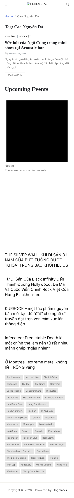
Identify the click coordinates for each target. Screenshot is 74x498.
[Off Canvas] (6, 4)
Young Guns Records (33, 471)
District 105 (12, 397)
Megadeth (50, 417)
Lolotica (36, 417)
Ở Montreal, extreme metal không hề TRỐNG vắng (36, 365)
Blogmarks (59, 490)
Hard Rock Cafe (15, 404)
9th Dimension (14, 377)
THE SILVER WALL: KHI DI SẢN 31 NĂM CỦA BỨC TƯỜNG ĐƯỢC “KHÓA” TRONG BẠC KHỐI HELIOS (36, 260)
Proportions (54, 431)
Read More (13, 75)
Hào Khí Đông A (14, 410)
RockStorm (48, 437)
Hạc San (31, 410)
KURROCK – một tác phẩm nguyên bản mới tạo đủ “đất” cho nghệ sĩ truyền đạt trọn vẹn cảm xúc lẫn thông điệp (36, 316)
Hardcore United (31, 397)
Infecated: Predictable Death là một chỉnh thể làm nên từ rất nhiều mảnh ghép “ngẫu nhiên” (36, 342)
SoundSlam (42, 451)
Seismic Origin (57, 444)
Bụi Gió (25, 384)
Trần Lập (11, 464)
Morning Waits (46, 424)
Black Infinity (50, 377)
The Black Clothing (16, 457)
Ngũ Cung (12, 431)
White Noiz (61, 464)
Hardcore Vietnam (54, 397)
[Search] (67, 4)
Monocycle (28, 424)
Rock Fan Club (30, 437)
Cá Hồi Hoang (14, 390)
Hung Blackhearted (37, 404)
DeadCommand (33, 390)
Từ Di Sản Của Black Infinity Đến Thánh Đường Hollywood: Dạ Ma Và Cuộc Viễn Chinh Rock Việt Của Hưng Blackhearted (37, 287)
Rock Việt (25, 36)
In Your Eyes (47, 410)
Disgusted (51, 390)
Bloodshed (12, 384)
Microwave (12, 424)
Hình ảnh (10, 36)
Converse (55, 384)
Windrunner (12, 471)
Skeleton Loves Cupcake (19, 451)
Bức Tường (39, 384)
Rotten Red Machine (34, 444)
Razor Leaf (12, 437)
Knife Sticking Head (17, 417)
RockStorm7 (13, 444)
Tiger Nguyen (38, 457)
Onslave (26, 431)
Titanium (54, 457)
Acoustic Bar (32, 377)
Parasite (39, 431)
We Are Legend (43, 464)
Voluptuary (25, 464)
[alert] (37, 133)
